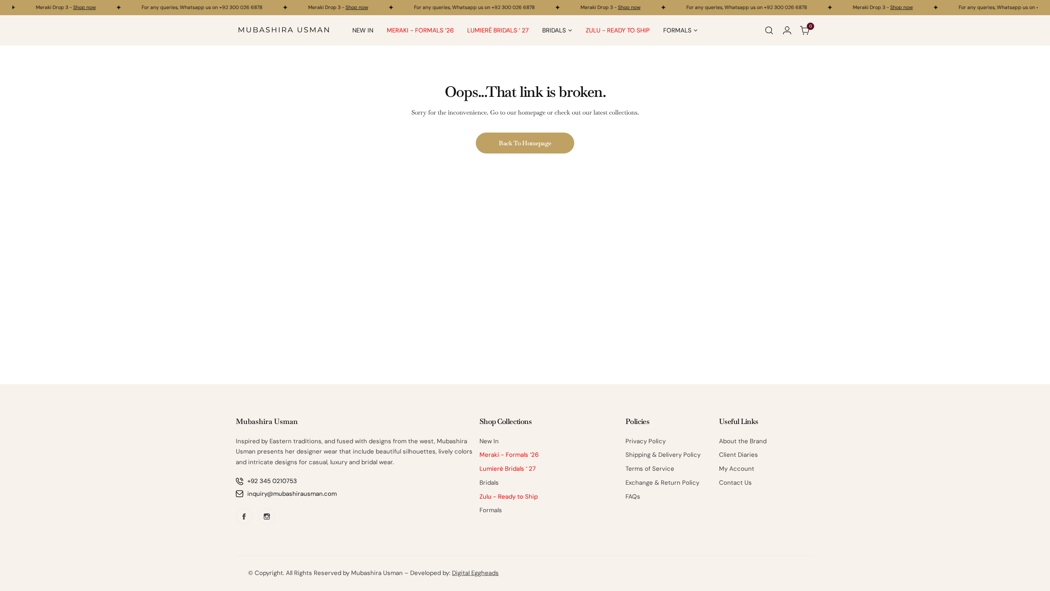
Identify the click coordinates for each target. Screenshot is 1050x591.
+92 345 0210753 (272, 481)
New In (489, 441)
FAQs (632, 496)
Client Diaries (738, 455)
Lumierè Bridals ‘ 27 (507, 469)
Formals (490, 510)
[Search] (769, 30)
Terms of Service (649, 469)
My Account (736, 469)
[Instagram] (266, 516)
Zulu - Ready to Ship (508, 496)
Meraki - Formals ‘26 (509, 455)
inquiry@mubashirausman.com (292, 494)
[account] (787, 30)
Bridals (489, 483)
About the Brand (743, 441)
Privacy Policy (645, 441)
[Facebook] (244, 516)
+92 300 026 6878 (236, 7)
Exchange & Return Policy (662, 483)
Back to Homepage (525, 143)
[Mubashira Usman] (284, 30)
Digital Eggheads (475, 573)
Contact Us (735, 483)
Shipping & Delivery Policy (663, 455)
